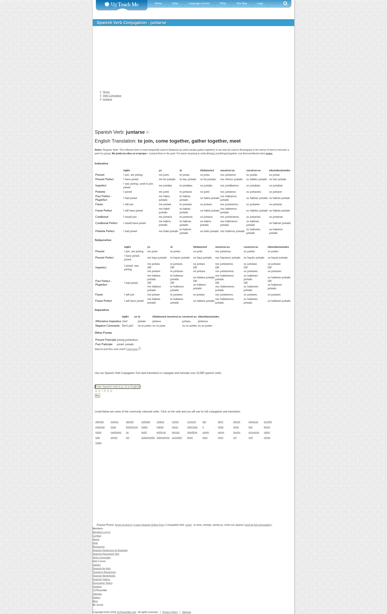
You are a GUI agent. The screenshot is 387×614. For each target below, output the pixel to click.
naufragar (116, 432)
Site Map (241, 3)
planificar (192, 432)
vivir (251, 437)
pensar (176, 432)
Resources (99, 546)
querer (236, 432)
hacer (175, 427)
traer (205, 437)
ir (203, 427)
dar (204, 422)
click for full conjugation (258, 525)
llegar (267, 427)
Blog (95, 601)
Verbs (175, 3)
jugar (236, 427)
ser (127, 437)
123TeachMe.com (126, 612)
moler (98, 432)
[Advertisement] (190, 59)
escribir (268, 422)
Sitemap (97, 594)
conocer (191, 422)
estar (113, 427)
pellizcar (161, 432)
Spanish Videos (101, 579)
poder (206, 432)
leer (251, 427)
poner (221, 432)
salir (97, 437)
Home (158, 3)
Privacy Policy (170, 612)
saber (267, 432)
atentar (130, 422)
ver (235, 437)
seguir (114, 437)
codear (160, 422)
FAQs (223, 3)
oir (127, 432)
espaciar (100, 427)
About (96, 539)
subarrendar (147, 437)
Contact (97, 535)
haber (144, 427)
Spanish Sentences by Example (110, 550)
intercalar (192, 427)
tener (190, 437)
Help (95, 543)
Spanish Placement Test (106, 554)
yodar (98, 443)
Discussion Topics (102, 583)
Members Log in (101, 532)
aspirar (114, 422)
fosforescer (132, 427)
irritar (221, 427)
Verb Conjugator (102, 557)
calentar (145, 422)
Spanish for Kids (102, 568)
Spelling (97, 586)
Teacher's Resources (104, 572)
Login (260, 3)
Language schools (199, 3)
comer (175, 422)
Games (97, 565)
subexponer (163, 437)
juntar (269, 153)
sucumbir (177, 437)
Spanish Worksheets (104, 575)
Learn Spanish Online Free (149, 525)
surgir (188, 525)
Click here (132, 349)
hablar (160, 427)
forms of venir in (123, 525)
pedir (144, 432)
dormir (236, 422)
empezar (253, 422)
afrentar (99, 422)
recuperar (254, 432)
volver (267, 437)
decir (220, 422)
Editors (96, 597)
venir (220, 437)
